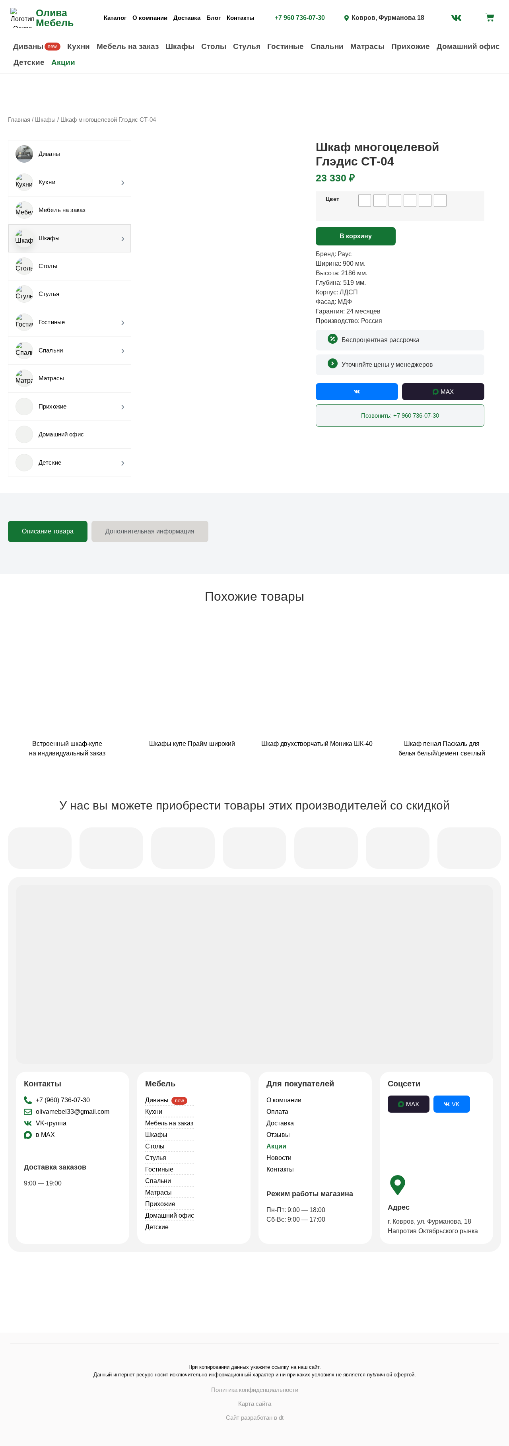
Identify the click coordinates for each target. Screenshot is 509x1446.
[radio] (365, 200)
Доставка (186, 17)
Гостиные (285, 46)
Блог (213, 17)
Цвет (332, 199)
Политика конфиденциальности (254, 1389)
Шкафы (179, 46)
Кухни (78, 46)
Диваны (35, 46)
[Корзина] (490, 17)
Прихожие (410, 46)
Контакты (240, 17)
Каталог (115, 17)
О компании (149, 17)
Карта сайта (254, 1403)
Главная (19, 120)
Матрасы (367, 46)
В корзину (356, 236)
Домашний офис (468, 46)
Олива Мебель (55, 17)
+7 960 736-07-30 (300, 17)
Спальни (327, 46)
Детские (29, 62)
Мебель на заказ (128, 46)
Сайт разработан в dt (255, 1417)
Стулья (246, 46)
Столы (213, 46)
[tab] (47, 531)
